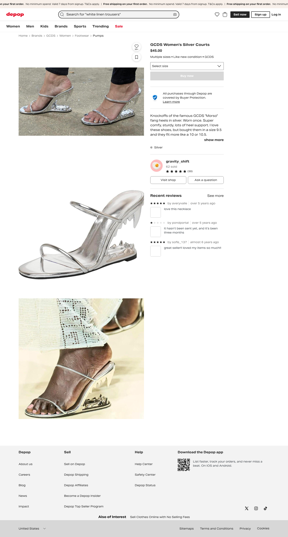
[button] (195, 171)
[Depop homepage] (15, 14)
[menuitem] (13, 26)
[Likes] (217, 14)
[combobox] (118, 14)
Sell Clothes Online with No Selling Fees (160, 517)
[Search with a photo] (175, 14)
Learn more (171, 102)
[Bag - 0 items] (225, 14)
